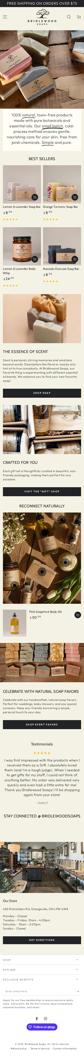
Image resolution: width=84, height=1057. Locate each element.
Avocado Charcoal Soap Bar (61, 269)
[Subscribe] (79, 991)
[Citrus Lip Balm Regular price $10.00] (61, 519)
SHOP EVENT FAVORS (42, 724)
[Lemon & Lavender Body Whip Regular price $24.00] (14, 585)
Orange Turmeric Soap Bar (60, 207)
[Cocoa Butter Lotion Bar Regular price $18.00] (65, 562)
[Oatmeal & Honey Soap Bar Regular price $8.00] (42, 571)
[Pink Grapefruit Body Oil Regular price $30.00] (45, 532)
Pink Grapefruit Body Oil (45, 612)
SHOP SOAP (42, 392)
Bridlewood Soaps (35, 1043)
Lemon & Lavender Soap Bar (22, 207)
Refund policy (19, 1048)
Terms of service (39, 1048)
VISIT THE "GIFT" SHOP (41, 491)
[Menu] (5, 17)
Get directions (42, 939)
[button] (69, 17)
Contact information (65, 1048)
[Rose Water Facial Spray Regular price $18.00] (71, 538)
